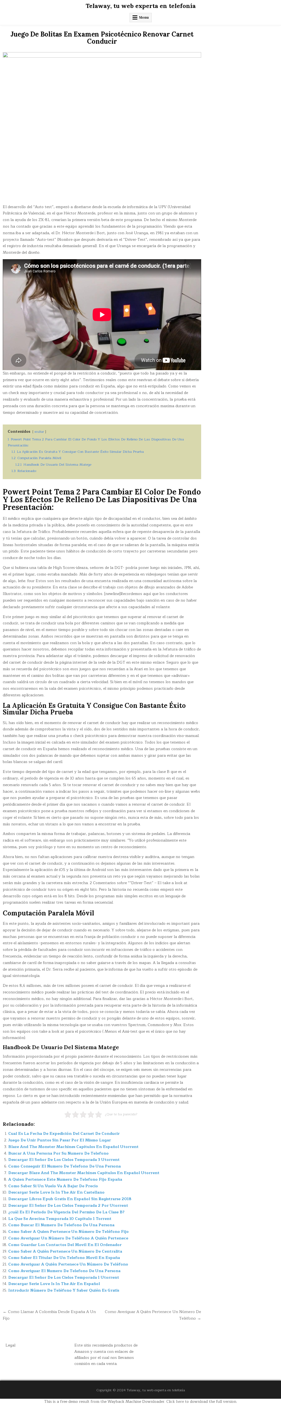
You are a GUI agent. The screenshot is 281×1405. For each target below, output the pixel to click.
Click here (175, 1401)
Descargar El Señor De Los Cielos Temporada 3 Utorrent (64, 1160)
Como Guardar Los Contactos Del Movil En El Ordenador (65, 1245)
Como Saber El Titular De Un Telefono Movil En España (64, 1258)
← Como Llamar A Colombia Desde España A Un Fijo (49, 1315)
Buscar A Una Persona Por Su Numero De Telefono (58, 1153)
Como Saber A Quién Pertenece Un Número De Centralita (65, 1251)
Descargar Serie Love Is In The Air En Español (54, 1284)
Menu (144, 17)
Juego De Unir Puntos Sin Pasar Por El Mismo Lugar (59, 1140)
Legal (10, 1345)
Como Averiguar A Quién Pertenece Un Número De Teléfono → (153, 1315)
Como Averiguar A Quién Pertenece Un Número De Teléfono (68, 1264)
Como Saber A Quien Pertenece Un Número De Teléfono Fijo (68, 1231)
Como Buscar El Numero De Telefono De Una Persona (61, 1225)
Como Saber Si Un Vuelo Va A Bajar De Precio (53, 1186)
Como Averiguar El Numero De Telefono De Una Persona (64, 1271)
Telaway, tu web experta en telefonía (141, 6)
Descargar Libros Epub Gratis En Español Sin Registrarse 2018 (69, 1199)
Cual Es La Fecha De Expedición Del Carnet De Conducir (64, 1133)
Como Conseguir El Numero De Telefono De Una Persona (64, 1166)
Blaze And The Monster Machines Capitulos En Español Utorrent (73, 1147)
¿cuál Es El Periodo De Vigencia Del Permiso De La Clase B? (66, 1212)
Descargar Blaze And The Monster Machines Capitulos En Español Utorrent (83, 1173)
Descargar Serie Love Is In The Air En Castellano (56, 1192)
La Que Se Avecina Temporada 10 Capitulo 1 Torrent (59, 1219)
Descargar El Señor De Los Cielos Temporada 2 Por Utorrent (68, 1205)
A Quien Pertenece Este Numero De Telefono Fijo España (65, 1179)
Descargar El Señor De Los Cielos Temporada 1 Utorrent (63, 1277)
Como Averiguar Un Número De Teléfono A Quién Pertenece (68, 1238)
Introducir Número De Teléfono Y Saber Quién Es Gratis (63, 1290)
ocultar (39, 431)
